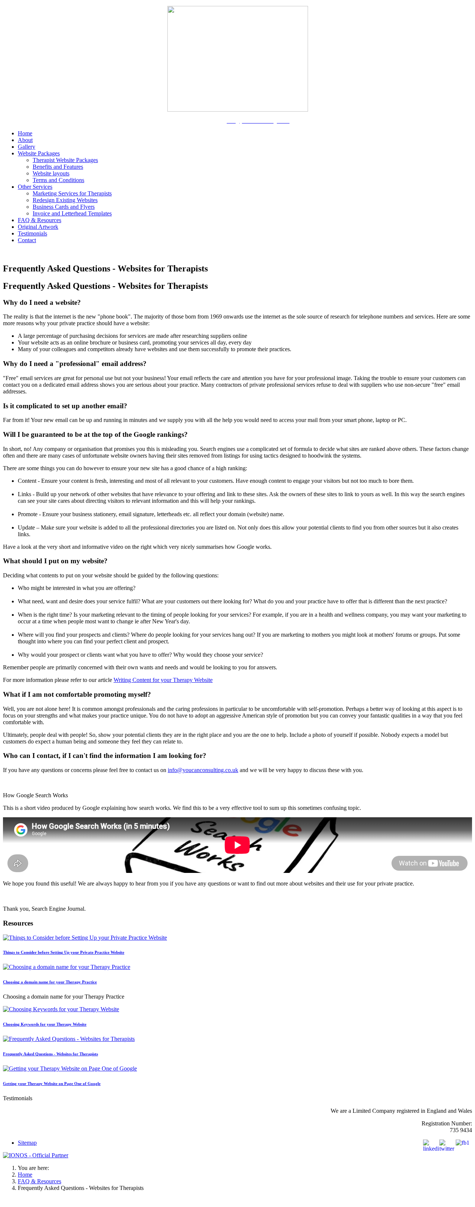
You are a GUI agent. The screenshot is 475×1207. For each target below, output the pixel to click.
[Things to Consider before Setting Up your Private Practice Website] (85, 937)
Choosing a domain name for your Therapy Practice (50, 982)
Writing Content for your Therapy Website (163, 680)
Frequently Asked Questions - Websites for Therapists (50, 1054)
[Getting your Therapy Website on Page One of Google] (70, 1068)
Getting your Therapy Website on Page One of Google (52, 1083)
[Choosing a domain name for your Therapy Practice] (66, 967)
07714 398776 (205, 121)
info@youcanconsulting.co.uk (203, 770)
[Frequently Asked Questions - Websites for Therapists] (69, 1039)
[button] (39, 153)
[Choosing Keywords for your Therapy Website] (61, 1009)
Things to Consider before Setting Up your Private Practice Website (63, 952)
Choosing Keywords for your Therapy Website (44, 1024)
